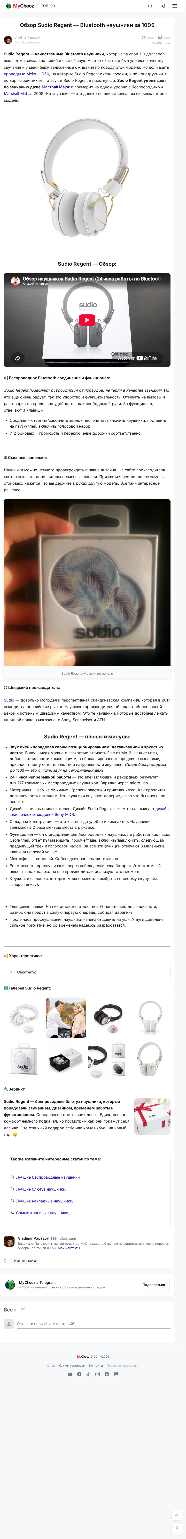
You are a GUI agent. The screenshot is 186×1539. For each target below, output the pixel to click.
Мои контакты (69, 1248)
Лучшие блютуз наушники (40, 1189)
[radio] (10, 1310)
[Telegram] (79, 1374)
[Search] (150, 5)
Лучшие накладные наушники (44, 1201)
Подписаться (154, 1285)
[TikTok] (88, 1374)
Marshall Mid (15, 93)
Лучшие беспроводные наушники (48, 1177)
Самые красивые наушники (42, 1212)
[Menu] (175, 5)
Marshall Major (56, 87)
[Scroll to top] (176, 1515)
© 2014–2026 (93, 1356)
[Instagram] (97, 1374)
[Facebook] (107, 1374)
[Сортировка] (23, 1309)
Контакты (96, 1365)
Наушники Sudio (24, 1261)
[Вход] (162, 5)
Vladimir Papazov (27, 37)
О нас (51, 1365)
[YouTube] (70, 1374)
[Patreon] (116, 1374)
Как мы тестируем (72, 1365)
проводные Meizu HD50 (26, 73)
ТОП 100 (48, 6)
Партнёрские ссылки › (29, 42)
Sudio (9, 700)
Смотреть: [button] (26, 972)
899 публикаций (63, 1238)
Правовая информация (123, 1365)
